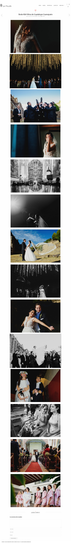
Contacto (56, 5)
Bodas (44, 5)
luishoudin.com (28, 541)
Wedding (43, 16)
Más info (62, 5)
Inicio (40, 5)
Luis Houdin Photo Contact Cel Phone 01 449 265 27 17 (13, 541)
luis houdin (29, 16)
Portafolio (49, 5)
